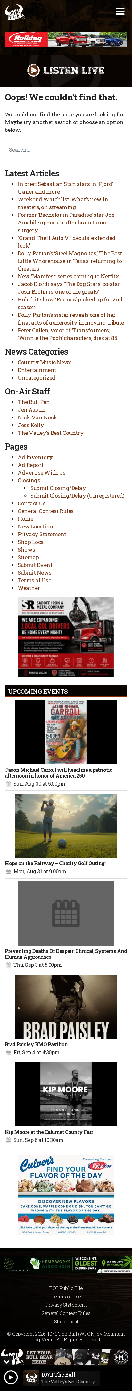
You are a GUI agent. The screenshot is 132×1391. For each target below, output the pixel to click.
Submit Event (35, 565)
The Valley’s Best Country (51, 432)
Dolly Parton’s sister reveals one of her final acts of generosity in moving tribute (71, 318)
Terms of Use (34, 580)
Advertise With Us (42, 472)
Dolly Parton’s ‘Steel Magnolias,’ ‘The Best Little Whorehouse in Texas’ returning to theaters (70, 260)
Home (25, 518)
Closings (29, 480)
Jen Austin (31, 409)
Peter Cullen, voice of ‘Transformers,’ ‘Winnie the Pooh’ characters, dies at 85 (67, 333)
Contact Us (31, 503)
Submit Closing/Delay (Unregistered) (77, 495)
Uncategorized (36, 377)
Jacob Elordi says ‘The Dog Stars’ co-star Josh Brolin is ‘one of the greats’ (69, 287)
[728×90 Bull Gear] (66, 1357)
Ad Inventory (35, 457)
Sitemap (28, 557)
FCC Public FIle (66, 1288)
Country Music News (44, 362)
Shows (26, 549)
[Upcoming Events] (66, 732)
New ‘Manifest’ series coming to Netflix (68, 276)
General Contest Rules (46, 511)
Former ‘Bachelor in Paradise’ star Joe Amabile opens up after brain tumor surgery (66, 222)
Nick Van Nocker (40, 417)
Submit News (35, 572)
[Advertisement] (66, 39)
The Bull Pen (34, 402)
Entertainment (37, 370)
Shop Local (31, 541)
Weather (29, 588)
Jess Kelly (31, 425)
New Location (35, 526)
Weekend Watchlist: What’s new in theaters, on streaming (63, 203)
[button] (120, 11)
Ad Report (31, 464)
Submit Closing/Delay (58, 488)
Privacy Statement (42, 534)
